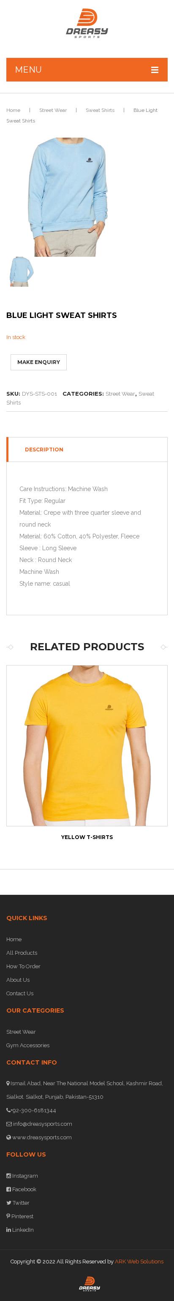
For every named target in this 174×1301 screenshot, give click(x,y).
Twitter (20, 1203)
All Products (21, 953)
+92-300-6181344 (33, 1110)
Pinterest (21, 1216)
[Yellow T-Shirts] (87, 745)
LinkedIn (22, 1230)
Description (44, 449)
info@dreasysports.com (42, 1124)
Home (13, 110)
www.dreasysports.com (41, 1137)
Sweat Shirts (100, 110)
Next (145, 763)
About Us (18, 980)
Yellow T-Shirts (87, 837)
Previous (28, 763)
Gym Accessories (27, 1045)
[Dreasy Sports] (87, 23)
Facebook (23, 1189)
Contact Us (19, 993)
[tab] (87, 449)
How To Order (23, 966)
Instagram (24, 1176)
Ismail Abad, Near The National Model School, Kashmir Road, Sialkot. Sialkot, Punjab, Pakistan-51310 (84, 1090)
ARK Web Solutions (139, 1261)
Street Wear (53, 110)
